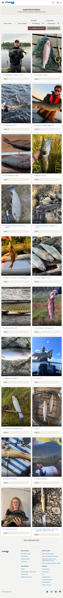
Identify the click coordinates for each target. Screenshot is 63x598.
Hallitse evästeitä (46, 585)
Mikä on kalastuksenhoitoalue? (50, 556)
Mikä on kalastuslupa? (48, 553)
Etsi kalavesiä (24, 556)
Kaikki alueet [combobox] (8, 23)
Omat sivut (24, 561)
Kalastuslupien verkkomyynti (28, 572)
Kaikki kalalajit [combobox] (22, 23)
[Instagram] (51, 591)
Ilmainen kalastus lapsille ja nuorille (51, 563)
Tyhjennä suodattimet (38, 28)
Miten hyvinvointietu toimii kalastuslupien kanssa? (49, 559)
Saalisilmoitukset (25, 559)
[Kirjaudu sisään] (61, 3)
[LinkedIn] (55, 591)
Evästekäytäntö (46, 582)
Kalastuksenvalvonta (26, 577)
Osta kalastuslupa (25, 553)
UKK (43, 574)
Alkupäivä (34, 20)
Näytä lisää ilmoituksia (31, 540)
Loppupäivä (49, 20)
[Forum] (60, 591)
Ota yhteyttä (45, 572)
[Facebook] (47, 591)
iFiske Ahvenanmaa (47, 579)
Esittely (23, 569)
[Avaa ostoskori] (58, 3)
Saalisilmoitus (24, 574)
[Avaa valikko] (2, 2)
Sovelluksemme (46, 577)
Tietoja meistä (46, 569)
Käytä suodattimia (53, 28)
